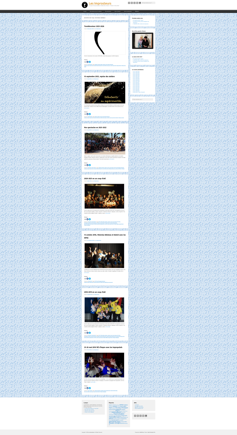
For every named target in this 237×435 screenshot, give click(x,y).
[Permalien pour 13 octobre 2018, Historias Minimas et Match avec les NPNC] (104, 268)
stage (118, 65)
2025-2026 (90, 64)
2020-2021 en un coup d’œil (95, 178)
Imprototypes (111, 414)
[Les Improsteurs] (85, 5)
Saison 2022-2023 (136, 75)
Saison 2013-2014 (136, 86)
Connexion (137, 404)
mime (127, 417)
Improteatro (123, 412)
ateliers (106, 221)
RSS (137, 3)
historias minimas (97, 336)
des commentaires (139, 407)
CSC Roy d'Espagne (117, 167)
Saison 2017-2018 (136, 81)
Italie (114, 415)
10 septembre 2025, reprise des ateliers (99, 76)
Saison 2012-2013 (136, 87)
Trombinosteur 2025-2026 (94, 26)
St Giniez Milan (116, 224)
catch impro (108, 64)
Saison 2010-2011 (136, 89)
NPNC (106, 282)
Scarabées (121, 420)
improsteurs (92, 65)
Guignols (123, 409)
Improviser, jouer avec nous (89, 410)
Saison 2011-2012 (136, 88)
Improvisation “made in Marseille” (139, 92)
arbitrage (117, 405)
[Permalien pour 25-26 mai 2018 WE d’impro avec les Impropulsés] (104, 377)
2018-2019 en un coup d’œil (95, 292)
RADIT (110, 420)
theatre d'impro (121, 65)
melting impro (111, 168)
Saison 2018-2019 (136, 80)
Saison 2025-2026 (136, 71)
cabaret (104, 64)
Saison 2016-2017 (136, 82)
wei (109, 424)
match (107, 65)
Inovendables (111, 415)
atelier (101, 64)
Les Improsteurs (100, 3)
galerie (118, 409)
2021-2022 (94, 167)
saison (111, 65)
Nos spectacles (108, 11)
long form (100, 65)
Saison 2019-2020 (136, 78)
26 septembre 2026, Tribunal (138, 20)
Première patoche (97, 224)
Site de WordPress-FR (139, 408)
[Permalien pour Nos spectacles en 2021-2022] (105, 154)
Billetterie (137, 11)
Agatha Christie (97, 64)
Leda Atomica (118, 415)
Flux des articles (139, 406)
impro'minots (123, 411)
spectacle (114, 65)
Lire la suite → (87, 108)
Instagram (140, 3)
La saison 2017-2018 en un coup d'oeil (91, 408)
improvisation (96, 65)
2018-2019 (90, 281)
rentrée (108, 117)
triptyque (88, 225)
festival (92, 336)
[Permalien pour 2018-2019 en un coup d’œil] (104, 322)
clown (113, 407)
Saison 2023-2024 (136, 74)
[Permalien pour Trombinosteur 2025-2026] (105, 54)
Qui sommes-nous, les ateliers (96, 11)
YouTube (134, 3)
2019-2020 (94, 221)
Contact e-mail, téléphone (89, 412)
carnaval (118, 406)
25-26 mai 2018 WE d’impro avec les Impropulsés (103, 347)
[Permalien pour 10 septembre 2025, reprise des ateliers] (105, 103)
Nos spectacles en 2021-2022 (95, 127)
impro (88, 65)
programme (102, 224)
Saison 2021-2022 (136, 76)
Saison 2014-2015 (136, 84)
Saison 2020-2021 (136, 77)
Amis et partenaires (128, 11)
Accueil (85, 11)
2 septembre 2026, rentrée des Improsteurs (140, 23)
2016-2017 (90, 167)
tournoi (122, 117)
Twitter (132, 3)
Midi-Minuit (123, 417)
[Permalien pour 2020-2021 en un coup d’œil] (104, 208)
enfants (89, 336)
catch (101, 116)
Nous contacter (118, 11)
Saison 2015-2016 (136, 83)
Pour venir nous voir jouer (89, 409)
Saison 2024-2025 (136, 72)
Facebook (129, 3)
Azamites (110, 406)
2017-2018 (100, 221)
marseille (104, 65)
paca (109, 65)
